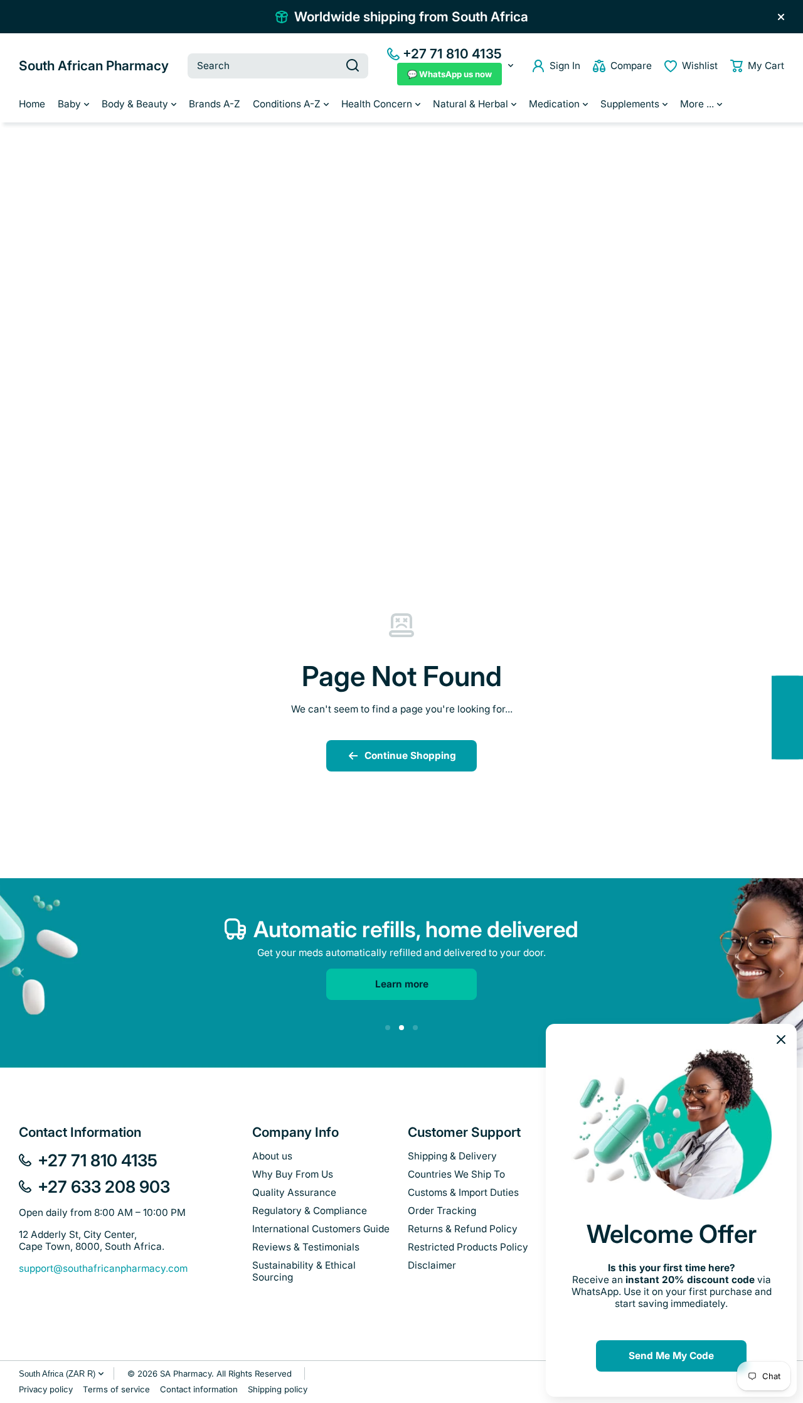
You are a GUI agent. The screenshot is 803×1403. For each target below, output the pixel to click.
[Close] (781, 17)
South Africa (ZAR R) (57, 1374)
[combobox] (278, 65)
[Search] (352, 65)
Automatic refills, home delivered (415, 929)
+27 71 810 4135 (452, 54)
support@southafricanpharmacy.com (103, 1268)
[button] (757, 66)
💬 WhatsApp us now (449, 74)
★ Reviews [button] (796, 717)
